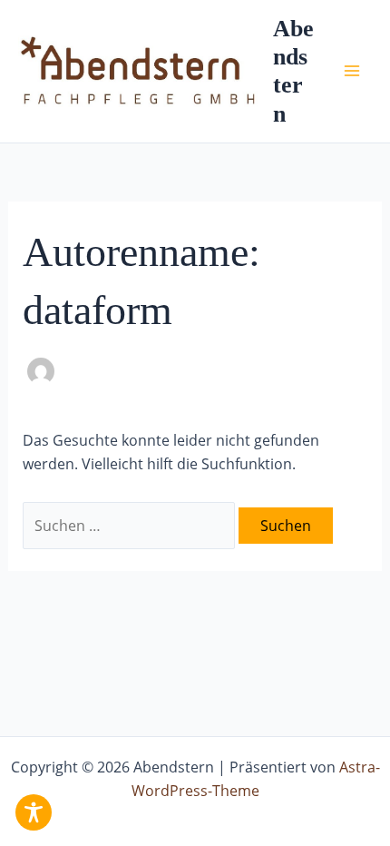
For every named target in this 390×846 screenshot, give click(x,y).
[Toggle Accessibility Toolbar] (34, 812)
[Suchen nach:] (131, 526)
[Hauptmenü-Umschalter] (352, 71)
